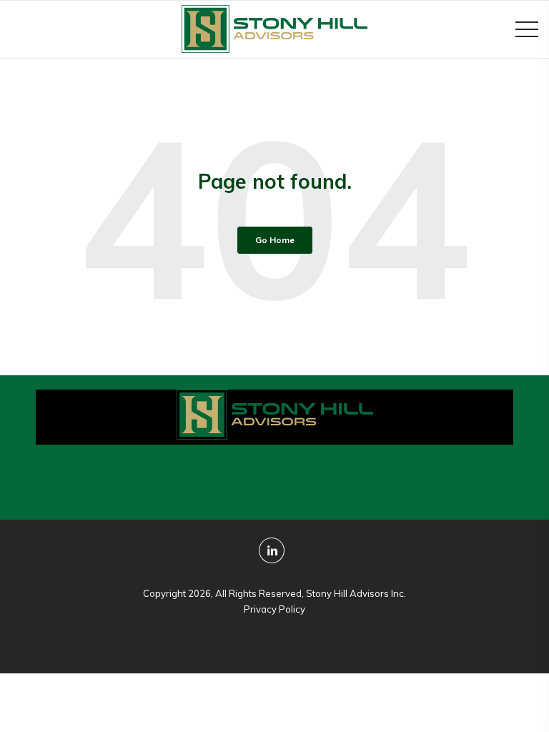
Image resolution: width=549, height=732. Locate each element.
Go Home (275, 239)
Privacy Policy (274, 609)
